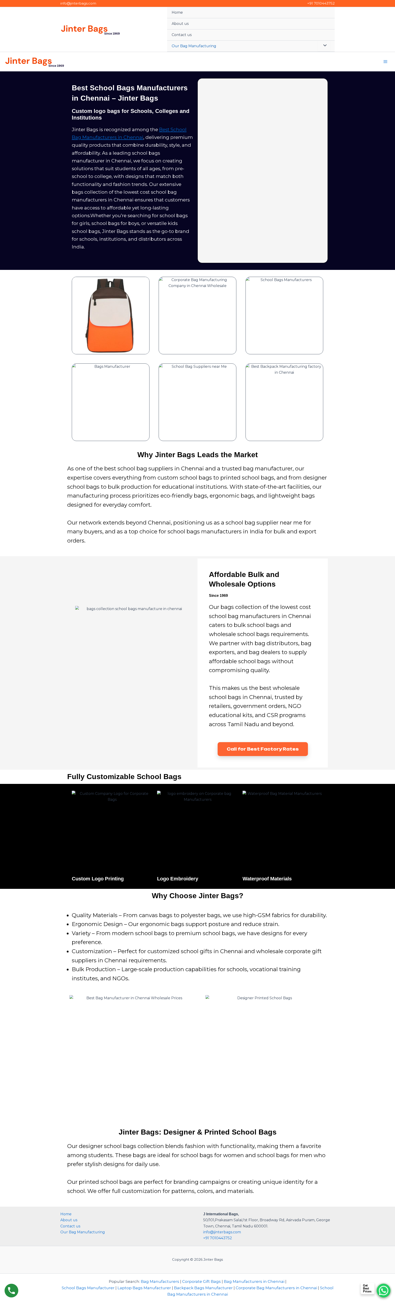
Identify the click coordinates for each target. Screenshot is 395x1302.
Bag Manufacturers (160, 1281)
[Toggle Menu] (324, 45)
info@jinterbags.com (78, 3)
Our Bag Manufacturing (194, 46)
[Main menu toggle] (385, 62)
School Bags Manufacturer (88, 1288)
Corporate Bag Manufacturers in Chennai (276, 1288)
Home (177, 12)
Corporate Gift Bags (201, 1281)
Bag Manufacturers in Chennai (254, 1281)
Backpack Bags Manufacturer (203, 1288)
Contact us (182, 35)
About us (180, 23)
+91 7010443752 (321, 3)
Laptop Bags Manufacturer (144, 1288)
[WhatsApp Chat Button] (383, 1290)
